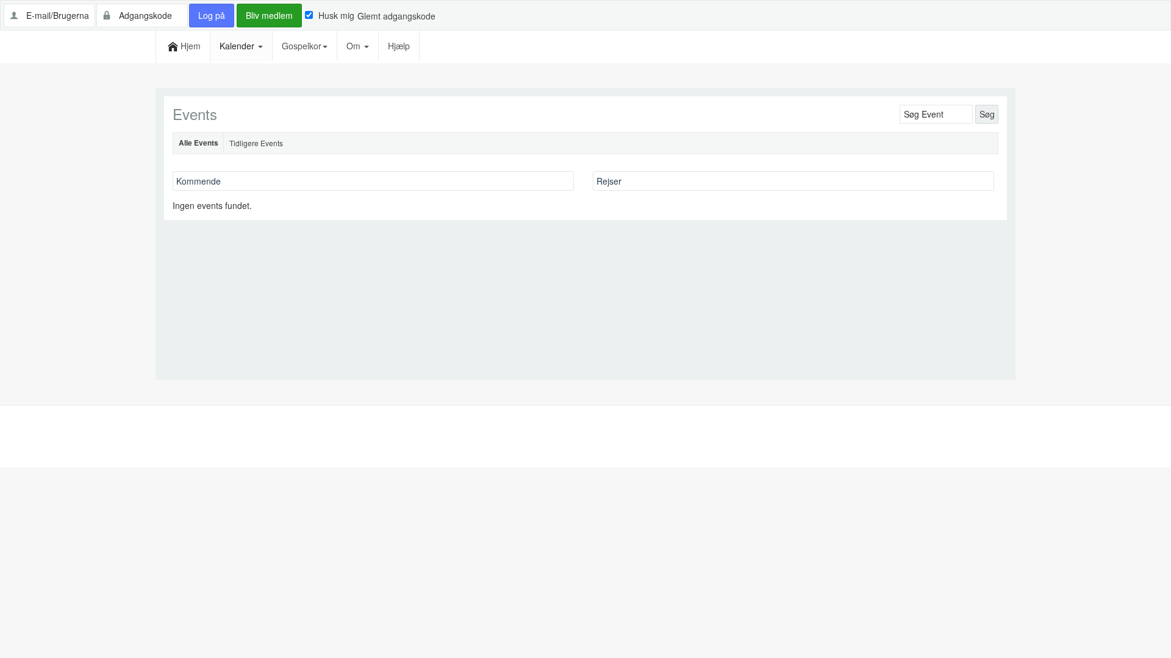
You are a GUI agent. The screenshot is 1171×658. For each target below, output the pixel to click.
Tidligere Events (256, 143)
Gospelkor (301, 46)
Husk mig (336, 15)
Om (354, 46)
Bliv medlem (269, 15)
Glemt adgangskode (396, 16)
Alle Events (198, 142)
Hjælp (399, 46)
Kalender (238, 46)
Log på (211, 15)
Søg (987, 114)
